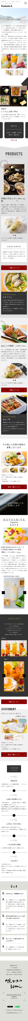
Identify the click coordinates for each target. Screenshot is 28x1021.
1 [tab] (8, 72)
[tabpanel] (14, 61)
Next (24, 592)
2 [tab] (19, 72)
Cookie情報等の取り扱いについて (14, 1012)
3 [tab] (16, 140)
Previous (3, 592)
